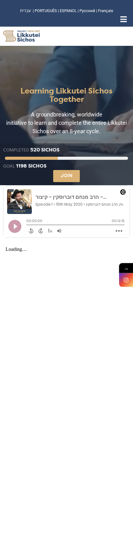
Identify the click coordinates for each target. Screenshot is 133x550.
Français (105, 10)
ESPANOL (68, 10)
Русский (87, 10)
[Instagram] (126, 280)
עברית (25, 10)
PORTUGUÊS (46, 10)
